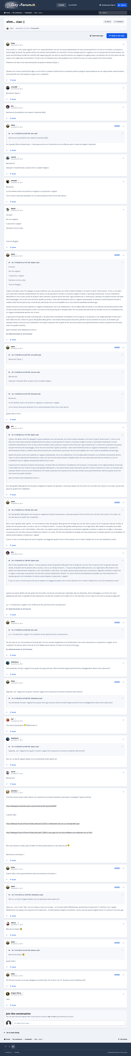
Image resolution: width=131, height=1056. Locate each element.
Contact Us (8, 1052)
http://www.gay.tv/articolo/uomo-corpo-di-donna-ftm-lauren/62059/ (31, 806)
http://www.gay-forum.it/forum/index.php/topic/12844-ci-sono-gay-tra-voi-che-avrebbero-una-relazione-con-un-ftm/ (49, 832)
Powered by (117, 1052)
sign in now (51, 1016)
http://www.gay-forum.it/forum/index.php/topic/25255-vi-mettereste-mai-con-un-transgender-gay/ (43, 824)
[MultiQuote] (7, 80)
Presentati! (35, 28)
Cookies (16, 1052)
